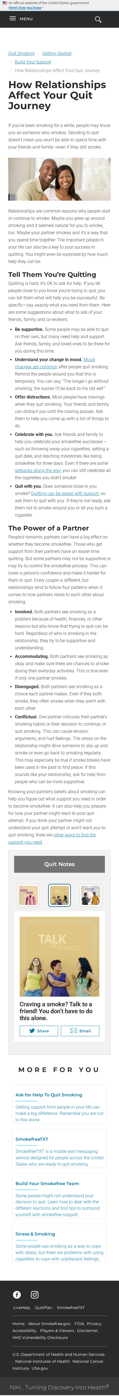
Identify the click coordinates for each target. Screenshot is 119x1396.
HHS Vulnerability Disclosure (40, 1337)
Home (18, 1323)
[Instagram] (37, 1297)
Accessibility (24, 1330)
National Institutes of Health (42, 1361)
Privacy (94, 1323)
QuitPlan (43, 1307)
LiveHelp (21, 1307)
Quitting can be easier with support (65, 493)
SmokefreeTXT (71, 1307)
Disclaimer (87, 1330)
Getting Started (56, 53)
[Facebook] (20, 1297)
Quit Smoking (21, 53)
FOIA (79, 1323)
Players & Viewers (57, 1330)
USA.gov (40, 1368)
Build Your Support (33, 62)
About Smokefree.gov (49, 1323)
